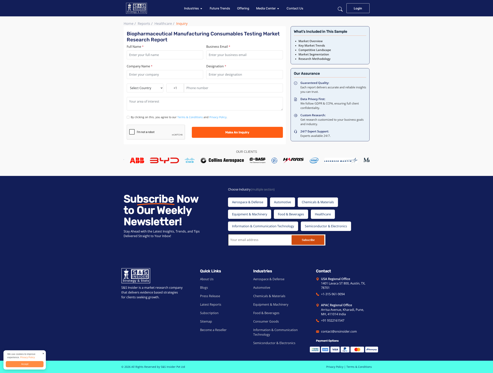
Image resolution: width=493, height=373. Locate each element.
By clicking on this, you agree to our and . (179, 117)
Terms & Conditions (190, 117)
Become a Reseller (213, 330)
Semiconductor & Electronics (274, 343)
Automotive (261, 287)
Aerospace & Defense (268, 279)
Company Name (140, 66)
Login (358, 8)
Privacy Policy (217, 117)
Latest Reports (210, 304)
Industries (191, 8)
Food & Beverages (266, 313)
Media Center (266, 8)
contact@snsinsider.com (339, 331)
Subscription (209, 313)
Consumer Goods (266, 321)
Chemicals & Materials (269, 296)
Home (128, 23)
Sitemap (206, 321)
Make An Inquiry (237, 132)
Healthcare (163, 23)
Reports (144, 23)
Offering (243, 8)
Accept (24, 364)
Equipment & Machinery (270, 304)
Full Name (135, 46)
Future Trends (220, 8)
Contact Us (295, 8)
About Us (207, 279)
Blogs (204, 287)
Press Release (210, 296)
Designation (216, 66)
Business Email (218, 46)
